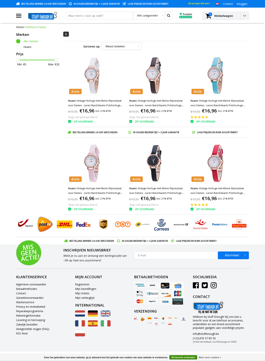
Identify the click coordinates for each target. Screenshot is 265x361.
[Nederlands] (217, 3)
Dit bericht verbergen (183, 357)
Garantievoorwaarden (29, 298)
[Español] (93, 325)
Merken (31, 27)
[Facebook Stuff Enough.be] (196, 286)
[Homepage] (43, 16)
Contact (21, 293)
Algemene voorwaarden (31, 284)
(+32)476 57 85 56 (214, 339)
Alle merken (30, 41)
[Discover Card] (165, 293)
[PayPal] (152, 301)
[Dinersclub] (152, 293)
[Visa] (165, 301)
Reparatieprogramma (29, 311)
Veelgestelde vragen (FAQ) (32, 329)
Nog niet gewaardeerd (82, 117)
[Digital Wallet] (140, 293)
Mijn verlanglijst (85, 298)
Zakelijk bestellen (27, 324)
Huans (42, 27)
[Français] (80, 325)
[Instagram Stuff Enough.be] (214, 286)
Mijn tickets (82, 293)
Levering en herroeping (30, 320)
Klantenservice (25, 302)
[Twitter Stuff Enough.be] (205, 286)
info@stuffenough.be (206, 334)
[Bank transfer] (152, 285)
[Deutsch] (93, 315)
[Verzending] (136, 318)
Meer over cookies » (210, 357)
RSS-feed (22, 333)
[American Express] (140, 285)
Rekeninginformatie (28, 315)
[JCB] (178, 293)
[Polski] (80, 335)
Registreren (82, 284)
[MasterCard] (140, 301)
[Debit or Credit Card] (178, 285)
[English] (106, 315)
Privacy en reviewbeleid (30, 306)
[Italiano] (106, 325)
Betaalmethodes (26, 289)
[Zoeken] (168, 15)
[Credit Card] (165, 285)
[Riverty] (178, 301)
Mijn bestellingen (85, 289)
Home (20, 27)
